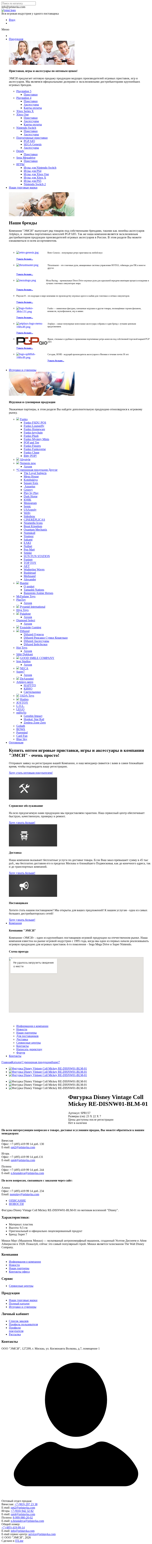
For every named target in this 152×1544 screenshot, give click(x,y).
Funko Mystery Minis (36, 439)
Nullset (28, 546)
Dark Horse (30, 496)
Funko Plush (31, 435)
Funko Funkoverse (35, 449)
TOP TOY (30, 562)
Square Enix (31, 483)
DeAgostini (27, 678)
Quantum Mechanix (35, 529)
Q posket (29, 586)
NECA (24, 668)
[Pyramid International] (17, 606)
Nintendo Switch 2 (35, 184)
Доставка (22, 1039)
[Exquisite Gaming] (17, 627)
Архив (28, 466)
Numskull (29, 532)
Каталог (16, 1062)
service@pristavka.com (42, 1534)
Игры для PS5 (32, 180)
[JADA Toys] (17, 695)
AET (27, 566)
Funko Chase (31, 452)
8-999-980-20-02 (23, 1517)
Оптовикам (16, 742)
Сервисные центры (28, 1042)
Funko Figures (32, 445)
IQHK (27, 499)
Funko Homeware (34, 429)
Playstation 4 (23, 97)
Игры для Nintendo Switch (40, 167)
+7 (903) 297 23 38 (26, 1504)
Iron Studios (23, 661)
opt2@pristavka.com (23, 1147)
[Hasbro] (17, 699)
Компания (15, 923)
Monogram (30, 503)
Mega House (31, 476)
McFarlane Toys (25, 596)
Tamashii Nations (34, 589)
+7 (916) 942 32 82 (22, 1510)
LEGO (20, 709)
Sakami (28, 539)
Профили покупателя (16, 1329)
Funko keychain (33, 432)
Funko (24, 419)
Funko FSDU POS (35, 422)
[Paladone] (17, 613)
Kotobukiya (31, 479)
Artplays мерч (24, 682)
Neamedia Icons (33, 523)
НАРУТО (30, 685)
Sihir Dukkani (24, 654)
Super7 (20, 671)
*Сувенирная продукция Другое (36, 469)
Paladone (25, 613)
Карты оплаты (33, 107)
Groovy (28, 489)
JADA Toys (27, 695)
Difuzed (24, 631)
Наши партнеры (26, 1032)
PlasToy (21, 599)
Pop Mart (29, 549)
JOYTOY (22, 702)
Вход (12, 19)
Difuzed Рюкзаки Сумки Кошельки (46, 637)
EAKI (27, 542)
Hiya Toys (22, 610)
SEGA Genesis (33, 144)
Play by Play (31, 493)
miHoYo (21, 712)
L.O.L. (20, 706)
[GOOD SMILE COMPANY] (17, 658)
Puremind (22, 732)
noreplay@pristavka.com (24, 1194)
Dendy (20, 151)
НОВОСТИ (16, 1203)
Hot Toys (21, 647)
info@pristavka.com (22, 1530)
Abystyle (25, 459)
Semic (27, 506)
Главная (6, 1062)
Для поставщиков (27, 1036)
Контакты (22, 1046)
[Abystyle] (17, 459)
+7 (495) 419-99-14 (13, 1527)
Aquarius (29, 486)
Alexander (30, 579)
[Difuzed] (17, 631)
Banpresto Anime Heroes (38, 593)
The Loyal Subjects (35, 473)
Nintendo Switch (26, 127)
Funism (28, 559)
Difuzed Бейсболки (35, 644)
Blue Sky (21, 739)
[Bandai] (17, 583)
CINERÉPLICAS (34, 519)
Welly (27, 513)
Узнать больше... (24, 259)
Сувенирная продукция (37, 1062)
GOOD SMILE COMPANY (37, 658)
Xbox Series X (25, 111)
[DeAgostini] (17, 678)
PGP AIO (29, 141)
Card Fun (21, 735)
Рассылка (15, 1334)
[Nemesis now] (17, 463)
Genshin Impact (33, 715)
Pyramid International (32, 606)
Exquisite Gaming (30, 627)
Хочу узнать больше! (22, 822)
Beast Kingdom (33, 526)
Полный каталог (19, 1303)
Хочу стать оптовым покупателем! (31, 772)
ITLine (19, 1540)
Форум (20, 1052)
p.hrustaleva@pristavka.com (27, 1173)
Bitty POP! (30, 455)
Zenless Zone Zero (35, 722)
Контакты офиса (19, 1271)
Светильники (32, 691)
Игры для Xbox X (35, 177)
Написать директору (29, 1049)
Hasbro (24, 699)
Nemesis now (28, 463)
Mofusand (30, 576)
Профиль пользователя (23, 1324)
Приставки (31, 94)
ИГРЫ (20, 164)
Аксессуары (31, 104)
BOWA (20, 729)
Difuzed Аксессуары (36, 641)
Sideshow (29, 516)
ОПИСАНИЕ (17, 1200)
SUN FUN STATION (37, 556)
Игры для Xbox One (36, 174)
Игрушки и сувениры (22, 370)
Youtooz (29, 536)
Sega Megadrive (25, 157)
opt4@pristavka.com (23, 1160)
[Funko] (17, 419)
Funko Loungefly (34, 425)
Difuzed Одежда (34, 634)
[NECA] (17, 668)
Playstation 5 (23, 91)
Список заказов (19, 1321)
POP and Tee (31, 442)
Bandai (24, 583)
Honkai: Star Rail (34, 719)
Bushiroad (30, 572)
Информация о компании (32, 1026)
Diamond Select (25, 620)
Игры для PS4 (32, 170)
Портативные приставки (32, 137)
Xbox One (22, 114)
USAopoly (30, 509)
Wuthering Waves (34, 569)
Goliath (20, 725)
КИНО (28, 688)
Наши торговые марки (23, 187)
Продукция (16, 39)
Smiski (28, 552)
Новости (21, 1029)
